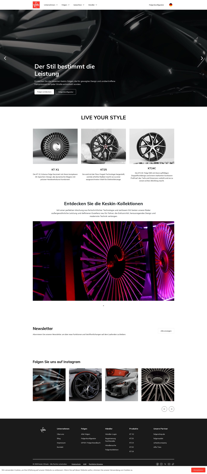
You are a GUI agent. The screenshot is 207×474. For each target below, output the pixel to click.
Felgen (64, 5)
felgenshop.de (159, 434)
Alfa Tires (157, 447)
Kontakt (60, 447)
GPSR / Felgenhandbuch (90, 443)
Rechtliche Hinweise (96, 464)
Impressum (61, 443)
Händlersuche (110, 445)
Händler (91, 5)
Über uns (60, 434)
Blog (58, 438)
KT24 (131, 443)
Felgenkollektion (111, 450)
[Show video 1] (103, 305)
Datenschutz (76, 464)
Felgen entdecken (44, 92)
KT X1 (131, 434)
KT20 (131, 447)
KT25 (131, 438)
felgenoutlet (158, 438)
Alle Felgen (85, 434)
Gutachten (78, 5)
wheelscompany (160, 443)
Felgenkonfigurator (156, 5)
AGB (84, 464)
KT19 (131, 451)
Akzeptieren (198, 470)
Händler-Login (111, 434)
